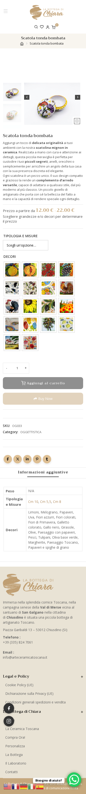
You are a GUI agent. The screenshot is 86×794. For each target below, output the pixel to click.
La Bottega (14, 754)
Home (10, 720)
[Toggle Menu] (6, 12)
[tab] (43, 472)
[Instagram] (9, 721)
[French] (16, 786)
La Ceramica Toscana (22, 728)
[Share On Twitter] (17, 459)
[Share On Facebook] (8, 459)
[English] (8, 786)
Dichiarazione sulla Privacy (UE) (29, 693)
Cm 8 (57, 501)
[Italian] (32, 786)
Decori (9, 256)
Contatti (11, 772)
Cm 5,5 (45, 501)
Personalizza (15, 746)
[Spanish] (40, 786)
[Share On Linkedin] (27, 459)
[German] (24, 786)
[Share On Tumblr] (47, 459)
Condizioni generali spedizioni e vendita (35, 702)
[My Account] (48, 26)
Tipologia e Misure (20, 236)
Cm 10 (33, 501)
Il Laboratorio (15, 763)
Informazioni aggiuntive (43, 472)
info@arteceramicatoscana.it (25, 657)
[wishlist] (42, 27)
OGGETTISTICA (30, 432)
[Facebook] (9, 708)
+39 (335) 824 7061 (18, 642)
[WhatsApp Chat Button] (74, 779)
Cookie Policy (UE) (19, 685)
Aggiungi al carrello (46, 383)
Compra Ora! (15, 737)
